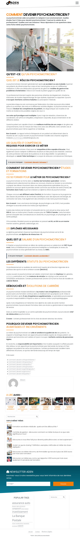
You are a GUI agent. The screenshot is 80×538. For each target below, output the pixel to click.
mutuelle (18, 523)
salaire (20, 525)
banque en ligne (15, 506)
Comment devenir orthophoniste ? (20, 367)
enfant (22, 509)
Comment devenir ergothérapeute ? (21, 369)
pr (22, 523)
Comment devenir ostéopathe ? (20, 364)
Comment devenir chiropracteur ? (20, 362)
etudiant (26, 509)
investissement (20, 512)
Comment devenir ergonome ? (19, 371)
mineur (13, 523)
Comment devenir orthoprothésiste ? (21, 360)
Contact (37, 532)
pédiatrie (9, 276)
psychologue (18, 138)
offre (21, 523)
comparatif (16, 508)
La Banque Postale (18, 518)
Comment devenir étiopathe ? (19, 374)
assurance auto (21, 503)
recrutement (15, 526)
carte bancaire (22, 506)
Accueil (31, 532)
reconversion (26, 523)
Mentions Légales (47, 532)
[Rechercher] (37, 416)
